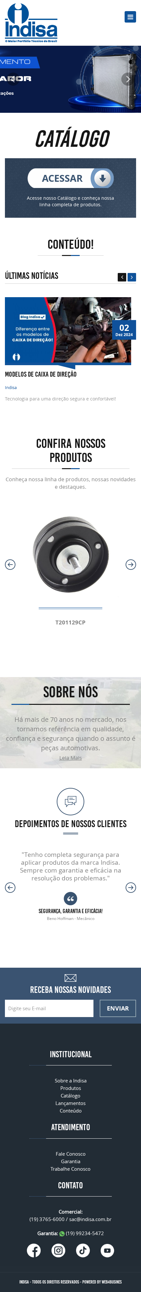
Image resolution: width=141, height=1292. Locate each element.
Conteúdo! (71, 244)
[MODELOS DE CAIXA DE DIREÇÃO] (68, 329)
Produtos (70, 1088)
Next (132, 277)
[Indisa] (31, 22)
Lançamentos (70, 1103)
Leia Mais (70, 757)
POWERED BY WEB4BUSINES (102, 1282)
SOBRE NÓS (70, 692)
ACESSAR (62, 178)
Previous (122, 277)
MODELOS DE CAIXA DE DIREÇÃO (41, 374)
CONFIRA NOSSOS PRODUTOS (70, 450)
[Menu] (130, 17)
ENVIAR (118, 1008)
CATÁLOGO (71, 139)
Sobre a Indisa (71, 1080)
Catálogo (70, 1095)
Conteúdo (71, 1110)
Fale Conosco (71, 1153)
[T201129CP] (70, 552)
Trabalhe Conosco (70, 1168)
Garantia (70, 1161)
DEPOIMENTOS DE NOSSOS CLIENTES (71, 824)
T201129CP (70, 622)
